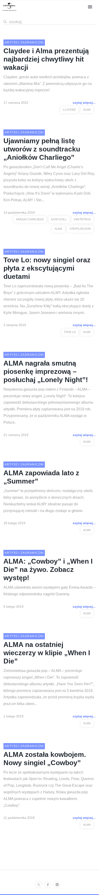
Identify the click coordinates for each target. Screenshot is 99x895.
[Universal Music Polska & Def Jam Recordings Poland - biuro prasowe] (9, 11)
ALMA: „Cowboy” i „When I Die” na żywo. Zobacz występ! (48, 569)
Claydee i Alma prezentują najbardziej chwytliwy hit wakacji (46, 59)
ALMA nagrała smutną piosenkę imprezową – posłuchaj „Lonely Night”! (45, 371)
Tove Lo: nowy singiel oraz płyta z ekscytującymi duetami (46, 268)
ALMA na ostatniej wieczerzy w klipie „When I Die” (46, 653)
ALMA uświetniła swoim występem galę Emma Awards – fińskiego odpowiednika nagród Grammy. (49, 590)
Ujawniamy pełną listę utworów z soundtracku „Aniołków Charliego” (41, 149)
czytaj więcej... (84, 102)
